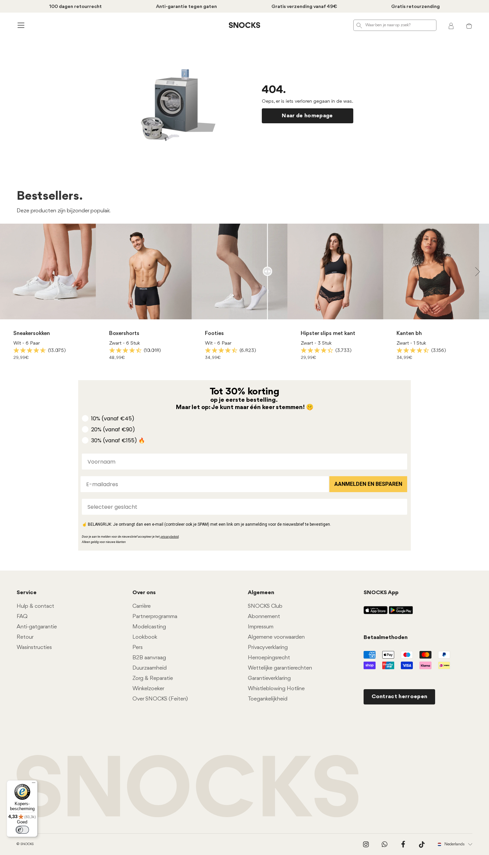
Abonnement (264, 616)
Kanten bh (409, 333)
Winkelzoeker (148, 689)
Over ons (144, 592)
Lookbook (144, 637)
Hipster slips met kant (328, 333)
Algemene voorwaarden (276, 637)
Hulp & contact (35, 606)
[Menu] (34, 784)
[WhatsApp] (384, 844)
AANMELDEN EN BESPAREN (368, 484)
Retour (25, 637)
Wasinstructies (34, 647)
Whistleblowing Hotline (276, 689)
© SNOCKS (25, 844)
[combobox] (242, 506)
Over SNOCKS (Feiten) (160, 699)
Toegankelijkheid (267, 699)
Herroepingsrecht (269, 658)
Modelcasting (149, 627)
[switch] (22, 830)
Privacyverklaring (268, 647)
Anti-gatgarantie (37, 627)
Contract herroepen (399, 696)
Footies (214, 333)
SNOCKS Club (265, 606)
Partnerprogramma (154, 616)
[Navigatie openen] (20, 25)
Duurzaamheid (149, 668)
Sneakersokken (31, 333)
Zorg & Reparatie (152, 678)
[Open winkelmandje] (469, 25)
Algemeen (261, 592)
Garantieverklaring (269, 678)
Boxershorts (124, 333)
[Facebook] (403, 844)
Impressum (260, 627)
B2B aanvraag (149, 658)
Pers (137, 647)
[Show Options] (401, 506)
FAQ (22, 616)
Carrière (141, 606)
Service (27, 592)
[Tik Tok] (421, 844)
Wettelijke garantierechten (280, 668)
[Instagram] (366, 844)
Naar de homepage (307, 116)
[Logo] (244, 25)
